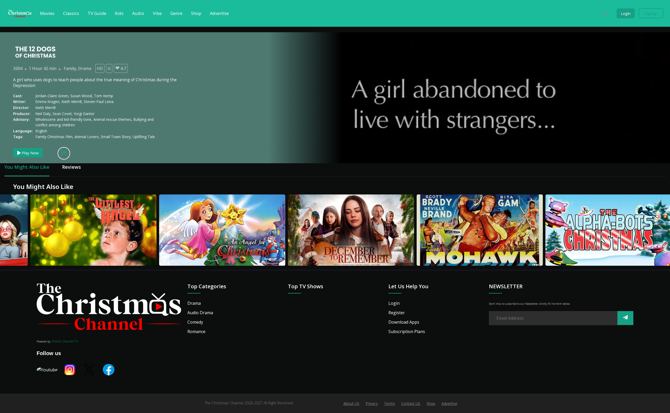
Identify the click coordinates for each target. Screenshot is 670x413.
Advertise (449, 403)
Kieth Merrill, (73, 101)
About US (351, 403)
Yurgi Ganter (84, 113)
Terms (389, 403)
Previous (9, 227)
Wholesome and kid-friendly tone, (64, 119)
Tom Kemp (103, 95)
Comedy (195, 322)
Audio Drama (200, 313)
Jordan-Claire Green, (52, 95)
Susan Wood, (82, 95)
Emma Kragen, (48, 101)
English (41, 130)
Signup (651, 13)
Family (70, 68)
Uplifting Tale (144, 136)
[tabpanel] (76, 230)
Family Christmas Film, (55, 136)
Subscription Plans (406, 331)
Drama (84, 68)
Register (396, 313)
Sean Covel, (63, 113)
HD (100, 68)
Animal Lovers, (88, 136)
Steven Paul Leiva (99, 101)
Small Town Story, (117, 136)
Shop (431, 403)
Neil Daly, (44, 113)
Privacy (372, 403)
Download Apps (403, 322)
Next (660, 227)
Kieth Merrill (45, 107)
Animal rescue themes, (113, 119)
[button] (64, 153)
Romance (196, 331)
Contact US (410, 403)
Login (625, 13)
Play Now (30, 152)
